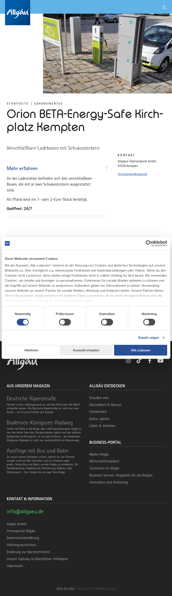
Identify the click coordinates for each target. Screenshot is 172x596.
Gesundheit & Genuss (105, 405)
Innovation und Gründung (108, 482)
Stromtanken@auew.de (132, 174)
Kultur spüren (99, 419)
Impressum (15, 566)
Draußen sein (99, 398)
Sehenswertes (48, 103)
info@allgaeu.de (25, 511)
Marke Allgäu (99, 454)
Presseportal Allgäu (21, 531)
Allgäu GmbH (16, 524)
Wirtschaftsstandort (104, 461)
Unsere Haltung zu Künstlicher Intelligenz (37, 559)
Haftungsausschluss (21, 545)
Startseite (18, 103)
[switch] (65, 322)
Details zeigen (148, 337)
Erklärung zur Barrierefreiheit (28, 552)
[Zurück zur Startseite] (86, 12)
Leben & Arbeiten (102, 426)
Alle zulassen (140, 350)
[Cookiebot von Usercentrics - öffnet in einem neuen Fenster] (148, 243)
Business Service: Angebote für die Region (120, 475)
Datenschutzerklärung (23, 538)
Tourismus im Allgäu (104, 468)
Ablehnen (31, 350)
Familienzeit (98, 412)
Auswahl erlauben (86, 350)
